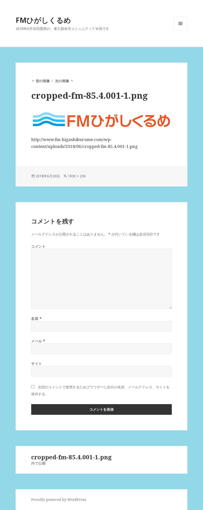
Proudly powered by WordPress (58, 499)
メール (38, 341)
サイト (36, 363)
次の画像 (62, 80)
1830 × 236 (77, 176)
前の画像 (43, 80)
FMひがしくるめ (43, 20)
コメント (38, 246)
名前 (36, 318)
